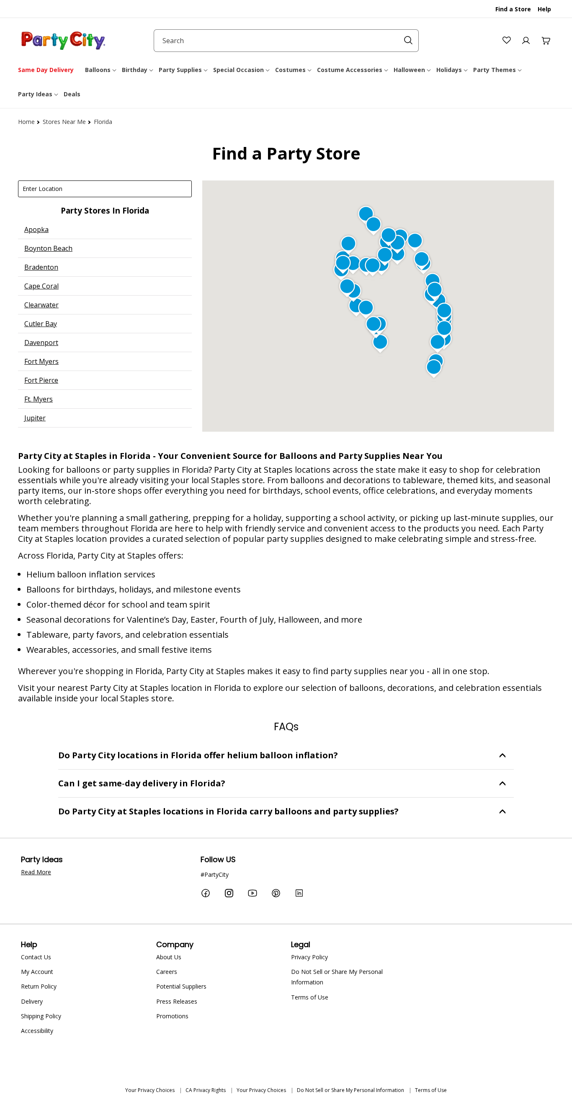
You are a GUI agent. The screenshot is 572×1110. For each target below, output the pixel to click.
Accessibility (37, 1031)
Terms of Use (309, 997)
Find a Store (513, 9)
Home (26, 122)
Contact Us (36, 957)
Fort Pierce (41, 380)
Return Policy (39, 986)
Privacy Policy (309, 957)
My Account (37, 972)
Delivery (32, 1001)
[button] (101, 70)
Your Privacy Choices (150, 1090)
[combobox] (286, 41)
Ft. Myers (38, 399)
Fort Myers (41, 361)
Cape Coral (41, 286)
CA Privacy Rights (206, 1090)
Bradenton (41, 267)
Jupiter (35, 417)
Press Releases (176, 1001)
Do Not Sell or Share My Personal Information (337, 977)
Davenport (41, 342)
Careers (166, 972)
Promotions (172, 1016)
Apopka (36, 229)
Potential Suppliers (181, 986)
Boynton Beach (48, 248)
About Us (168, 957)
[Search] (408, 40)
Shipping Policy (41, 1016)
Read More (36, 872)
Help (544, 9)
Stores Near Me (64, 122)
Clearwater (41, 304)
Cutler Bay (40, 323)
